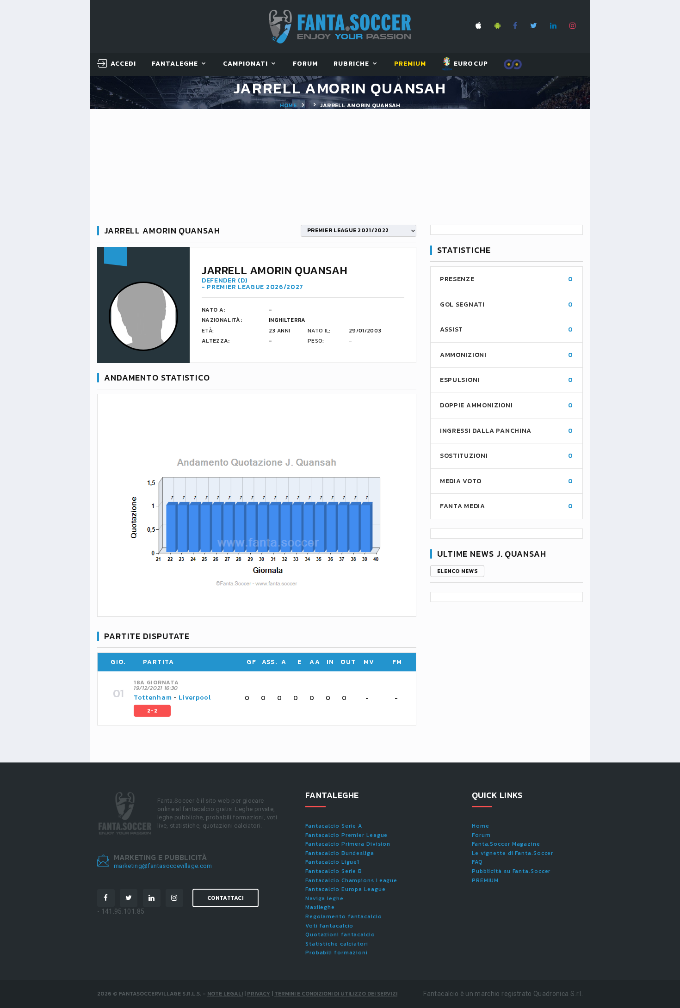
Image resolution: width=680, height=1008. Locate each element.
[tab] (269, 698)
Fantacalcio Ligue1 (332, 862)
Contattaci (225, 898)
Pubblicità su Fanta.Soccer (511, 871)
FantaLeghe (175, 64)
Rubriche (351, 64)
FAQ (477, 862)
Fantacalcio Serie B (333, 871)
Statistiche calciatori (336, 944)
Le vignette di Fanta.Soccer (512, 853)
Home (288, 105)
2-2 (152, 711)
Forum (305, 64)
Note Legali (225, 994)
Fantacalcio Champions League (351, 880)
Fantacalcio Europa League (345, 889)
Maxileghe (320, 907)
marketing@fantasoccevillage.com (163, 865)
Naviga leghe (324, 898)
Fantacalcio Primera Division (347, 844)
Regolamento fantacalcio (343, 916)
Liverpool (194, 697)
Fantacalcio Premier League (346, 835)
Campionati (245, 64)
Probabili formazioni (336, 952)
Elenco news (457, 571)
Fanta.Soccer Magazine (506, 844)
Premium (410, 64)
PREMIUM (485, 880)
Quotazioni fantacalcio (340, 934)
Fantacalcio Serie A (333, 826)
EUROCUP (470, 63)
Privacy (258, 994)
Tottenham (153, 697)
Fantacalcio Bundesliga (339, 853)
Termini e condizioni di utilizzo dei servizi (335, 994)
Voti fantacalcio (329, 926)
